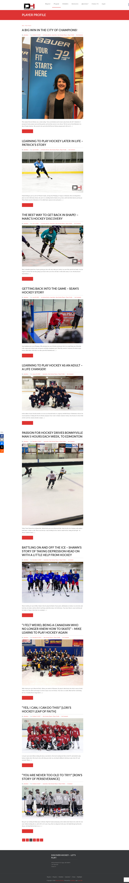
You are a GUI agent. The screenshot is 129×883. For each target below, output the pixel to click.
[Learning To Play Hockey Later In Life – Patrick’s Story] (52, 166)
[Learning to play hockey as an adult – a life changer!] (52, 388)
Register (47, 4)
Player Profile (28, 25)
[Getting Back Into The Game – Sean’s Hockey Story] (52, 314)
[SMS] (2, 443)
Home (23, 25)
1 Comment (70, 560)
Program (56, 4)
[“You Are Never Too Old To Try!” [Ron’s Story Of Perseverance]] (52, 797)
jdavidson (26, 35)
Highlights (79, 877)
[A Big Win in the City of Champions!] (52, 63)
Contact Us (95, 4)
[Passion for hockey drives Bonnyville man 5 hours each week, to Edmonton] (52, 469)
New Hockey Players (62, 35)
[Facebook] (2, 436)
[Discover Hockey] (29, 6)
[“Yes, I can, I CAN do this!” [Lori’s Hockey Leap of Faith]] (52, 730)
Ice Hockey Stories (47, 35)
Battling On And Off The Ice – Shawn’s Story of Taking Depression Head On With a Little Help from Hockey (52, 551)
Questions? (85, 4)
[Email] (2, 440)
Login (103, 4)
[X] (2, 447)
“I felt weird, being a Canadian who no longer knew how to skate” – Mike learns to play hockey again (52, 628)
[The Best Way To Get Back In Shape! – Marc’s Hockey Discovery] (52, 239)
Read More (27, 131)
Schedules (65, 4)
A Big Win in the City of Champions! (49, 30)
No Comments (79, 35)
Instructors (75, 4)
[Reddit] (2, 451)
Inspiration (54, 35)
